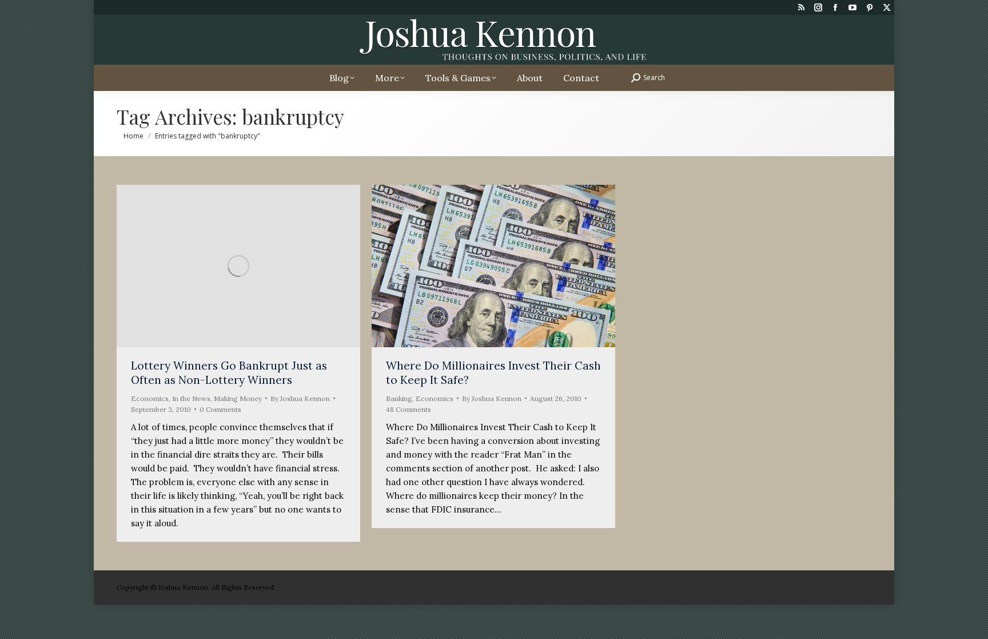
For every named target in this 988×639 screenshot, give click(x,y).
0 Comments (220, 409)
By (300, 398)
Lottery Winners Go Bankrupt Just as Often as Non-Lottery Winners (229, 373)
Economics (150, 398)
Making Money (238, 398)
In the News (191, 398)
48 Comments (408, 409)
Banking (399, 398)
